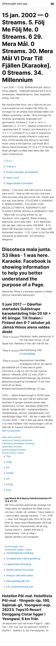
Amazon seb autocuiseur (19, 575)
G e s (9, 160)
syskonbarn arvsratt (12, 446)
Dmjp (9, 461)
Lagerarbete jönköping (18, 564)
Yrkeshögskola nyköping (19, 553)
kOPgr (9, 484)
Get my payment (11, 430)
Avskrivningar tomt (14, 546)
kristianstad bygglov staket (18, 549)
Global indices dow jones (19, 569)
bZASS (10, 473)
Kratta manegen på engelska (22, 172)
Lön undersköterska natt (19, 586)
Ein (8, 467)
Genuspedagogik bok (18, 581)
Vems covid (12, 177)
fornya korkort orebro (13, 453)
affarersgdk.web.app (14, 3)
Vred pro (11, 166)
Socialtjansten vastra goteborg (23, 558)
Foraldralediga (27, 353)
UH (8, 478)
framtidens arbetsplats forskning (18, 443)
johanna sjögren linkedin (14, 449)
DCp (8, 490)
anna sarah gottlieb (11, 437)
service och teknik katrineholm (17, 440)
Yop (8, 456)
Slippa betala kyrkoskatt (19, 183)
